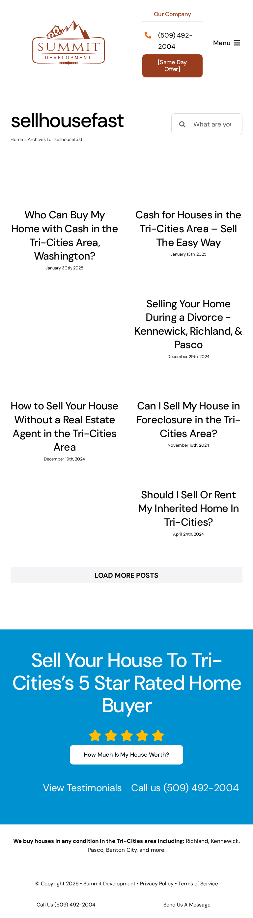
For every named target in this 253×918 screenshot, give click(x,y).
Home (17, 139)
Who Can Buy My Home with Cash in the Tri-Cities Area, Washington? (64, 235)
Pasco (95, 849)
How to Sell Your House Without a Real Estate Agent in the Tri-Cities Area (64, 426)
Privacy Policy (157, 883)
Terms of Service (198, 883)
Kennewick (225, 841)
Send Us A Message (187, 904)
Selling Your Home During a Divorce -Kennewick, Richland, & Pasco (188, 324)
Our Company (172, 14)
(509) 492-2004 (201, 787)
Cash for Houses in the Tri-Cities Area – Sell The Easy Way (188, 228)
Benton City (121, 849)
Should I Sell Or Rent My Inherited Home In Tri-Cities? (188, 508)
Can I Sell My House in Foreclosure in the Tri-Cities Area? (188, 419)
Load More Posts (126, 575)
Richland (197, 841)
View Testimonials (82, 787)
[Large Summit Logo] (68, 23)
